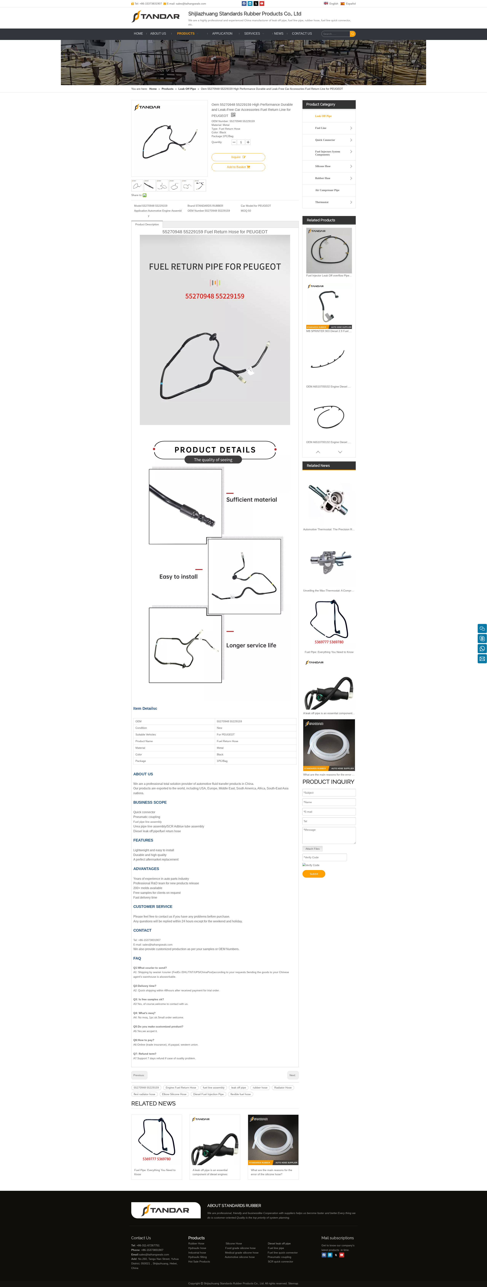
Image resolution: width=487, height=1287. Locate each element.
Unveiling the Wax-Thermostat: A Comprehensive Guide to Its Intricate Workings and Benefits (329, 590)
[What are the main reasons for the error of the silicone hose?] (273, 1140)
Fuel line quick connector (283, 1252)
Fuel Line (320, 128)
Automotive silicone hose (232, 1256)
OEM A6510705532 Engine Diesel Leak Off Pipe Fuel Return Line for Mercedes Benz (329, 331)
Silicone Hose (322, 166)
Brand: (192, 205)
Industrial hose (197, 1252)
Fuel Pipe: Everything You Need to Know (155, 1172)
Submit (314, 873)
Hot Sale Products (199, 1261)
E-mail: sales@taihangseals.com (184, 3)
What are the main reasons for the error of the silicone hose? (271, 1172)
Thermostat (322, 202)
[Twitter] (256, 3)
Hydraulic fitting (197, 1256)
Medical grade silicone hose (242, 1252)
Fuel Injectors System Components (327, 153)
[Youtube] (261, 3)
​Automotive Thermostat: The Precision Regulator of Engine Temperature (329, 529)
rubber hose (260, 1087)
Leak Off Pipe (323, 116)
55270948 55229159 (146, 1087)
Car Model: (247, 205)
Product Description (147, 224)
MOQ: (244, 210)
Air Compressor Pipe (327, 190)
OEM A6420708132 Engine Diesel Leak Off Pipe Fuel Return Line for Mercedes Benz (329, 442)
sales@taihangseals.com (154, 1254)
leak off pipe (238, 1087)
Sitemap (293, 1283)
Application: (141, 210)
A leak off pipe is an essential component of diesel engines (210, 1172)
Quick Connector (325, 140)
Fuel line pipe (276, 1248)
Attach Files (313, 848)
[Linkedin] (250, 3)
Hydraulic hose (197, 1248)
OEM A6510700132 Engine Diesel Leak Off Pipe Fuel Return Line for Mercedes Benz (329, 386)
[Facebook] (244, 3)
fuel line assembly (213, 1087)
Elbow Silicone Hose (174, 1094)
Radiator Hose (283, 1087)
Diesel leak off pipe (279, 1243)
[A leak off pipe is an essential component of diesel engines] (215, 1140)
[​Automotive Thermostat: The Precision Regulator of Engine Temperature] (329, 500)
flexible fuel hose (241, 1094)
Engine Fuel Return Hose (181, 1087)
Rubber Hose (322, 178)
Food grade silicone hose (240, 1248)
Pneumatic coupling (279, 1256)
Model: (138, 205)
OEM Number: (196, 210)
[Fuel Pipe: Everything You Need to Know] (156, 1140)
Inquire (236, 157)
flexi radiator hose (144, 1094)
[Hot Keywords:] (353, 34)
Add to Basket (236, 167)
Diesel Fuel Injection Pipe (208, 1094)
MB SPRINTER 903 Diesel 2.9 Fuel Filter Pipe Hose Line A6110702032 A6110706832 (329, 275)
